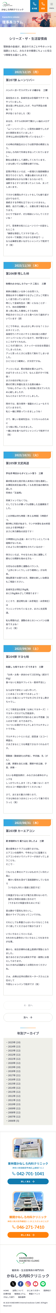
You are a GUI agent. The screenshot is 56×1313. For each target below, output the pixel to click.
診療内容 (7, 1293)
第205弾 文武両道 (17, 463)
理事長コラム (20, 1293)
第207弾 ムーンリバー (20, 80)
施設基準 (22, 1297)
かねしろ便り (9, 1297)
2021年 (12, 1058)
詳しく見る (25, 1181)
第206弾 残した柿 (17, 273)
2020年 (12, 1063)
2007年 (12, 1116)
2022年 (12, 1054)
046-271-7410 (30, 1227)
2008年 (12, 1112)
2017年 (12, 1075)
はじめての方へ (33, 1290)
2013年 (12, 1091)
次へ (25, 1017)
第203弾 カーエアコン (20, 831)
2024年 (12, 1046)
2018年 (12, 1071)
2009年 (12, 1108)
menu (51, 8)
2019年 (12, 1067)
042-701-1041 (30, 1173)
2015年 (12, 1083)
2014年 (12, 1087)
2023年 (12, 1050)
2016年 (12, 1079)
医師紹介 (47, 1290)
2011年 (12, 1100)
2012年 (12, 1096)
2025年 (12, 1042)
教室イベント (34, 1293)
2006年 (12, 1120)
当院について (18, 1290)
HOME (6, 1290)
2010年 (12, 1104)
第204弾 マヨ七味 (17, 656)
